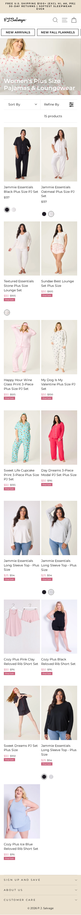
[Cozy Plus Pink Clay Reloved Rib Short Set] (22, 627)
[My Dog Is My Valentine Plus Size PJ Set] (59, 347)
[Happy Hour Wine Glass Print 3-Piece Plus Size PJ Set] (22, 347)
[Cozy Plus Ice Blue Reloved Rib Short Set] (22, 811)
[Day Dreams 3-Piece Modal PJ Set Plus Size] (59, 437)
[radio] (7, 210)
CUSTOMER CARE (20, 899)
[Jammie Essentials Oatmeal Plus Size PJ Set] (59, 154)
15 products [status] (53, 116)
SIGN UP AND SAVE (22, 879)
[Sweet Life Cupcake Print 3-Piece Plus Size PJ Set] (22, 437)
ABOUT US (13, 890)
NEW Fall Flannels (58, 32)
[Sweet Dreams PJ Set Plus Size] (22, 713)
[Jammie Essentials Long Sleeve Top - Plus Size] (22, 528)
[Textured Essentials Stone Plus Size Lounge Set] (22, 248)
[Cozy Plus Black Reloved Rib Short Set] (59, 627)
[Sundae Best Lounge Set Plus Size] (59, 248)
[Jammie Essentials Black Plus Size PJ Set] (22, 154)
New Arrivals (18, 32)
